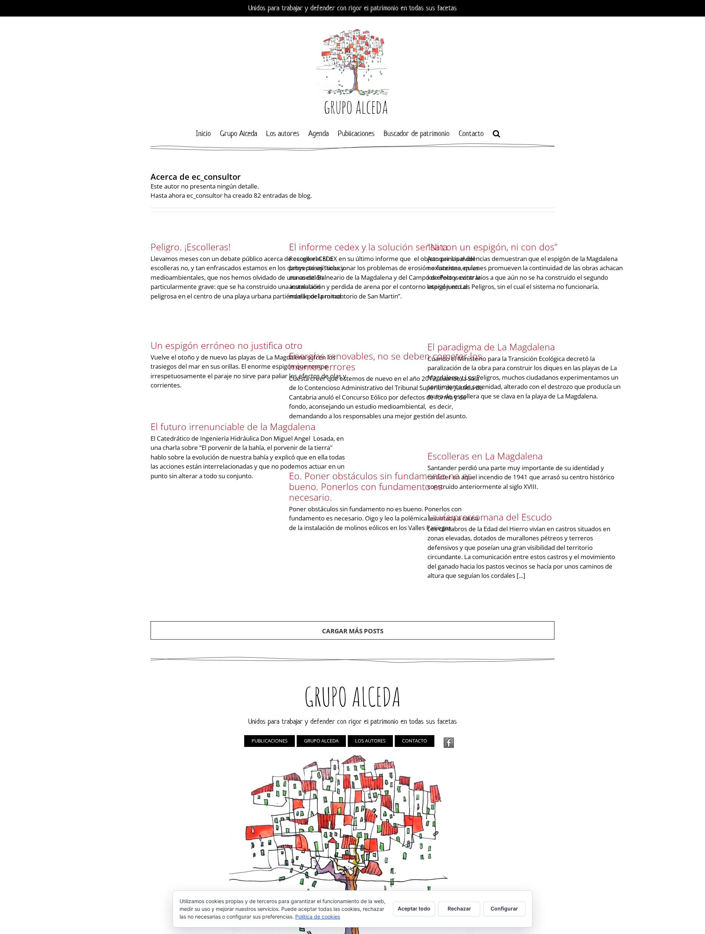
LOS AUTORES (370, 740)
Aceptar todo (414, 908)
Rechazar (459, 908)
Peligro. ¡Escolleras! (191, 246)
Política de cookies (317, 916)
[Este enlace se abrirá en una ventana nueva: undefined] (448, 742)
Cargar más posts (352, 631)
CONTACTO (414, 740)
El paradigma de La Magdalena (491, 346)
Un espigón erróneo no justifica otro (227, 345)
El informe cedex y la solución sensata (368, 246)
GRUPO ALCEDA (321, 740)
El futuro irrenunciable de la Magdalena (233, 426)
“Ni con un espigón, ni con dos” (492, 246)
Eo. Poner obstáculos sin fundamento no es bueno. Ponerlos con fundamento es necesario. (380, 486)
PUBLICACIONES (270, 740)
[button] (496, 133)
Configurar (504, 908)
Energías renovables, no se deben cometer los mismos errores (385, 361)
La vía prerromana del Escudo (489, 517)
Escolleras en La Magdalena (485, 456)
